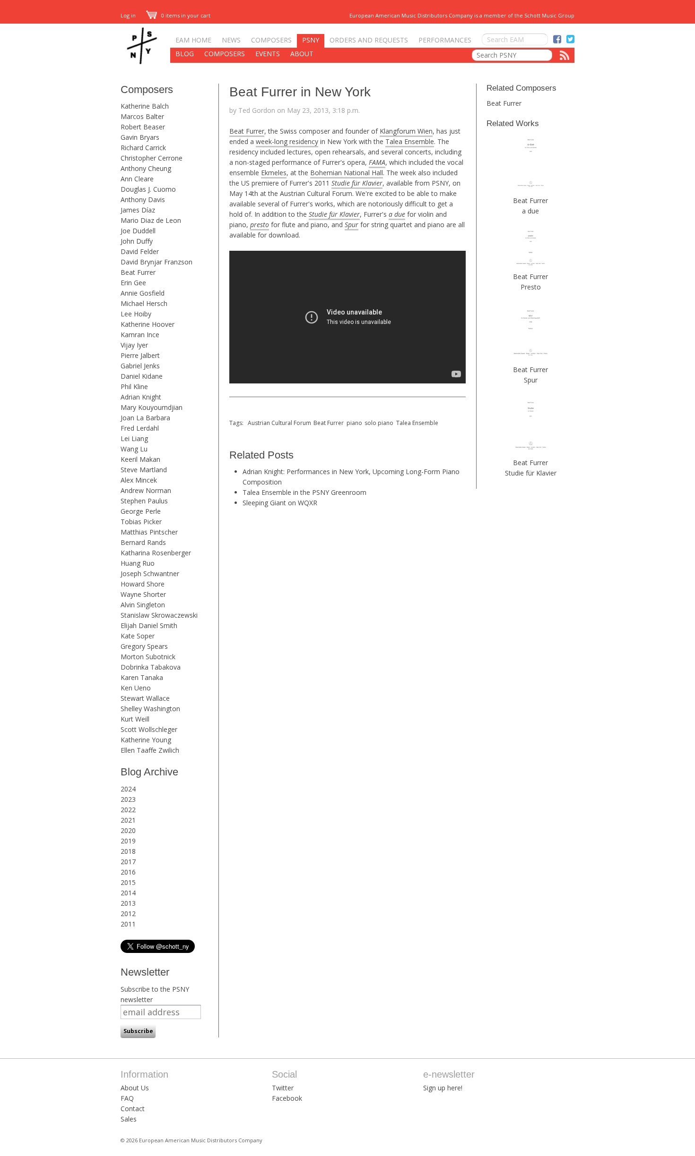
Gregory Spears (144, 646)
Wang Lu (134, 448)
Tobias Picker (141, 521)
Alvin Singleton (143, 604)
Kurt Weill (135, 718)
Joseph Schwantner (150, 573)
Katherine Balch (145, 106)
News (231, 39)
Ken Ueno (136, 687)
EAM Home (193, 39)
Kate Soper (138, 635)
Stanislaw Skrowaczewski (159, 615)
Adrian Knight (141, 396)
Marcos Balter (142, 116)
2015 (128, 882)
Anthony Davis (143, 199)
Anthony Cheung (146, 168)
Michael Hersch (144, 303)
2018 (128, 851)
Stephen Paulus (144, 500)
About (301, 53)
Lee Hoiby (136, 313)
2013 (128, 903)
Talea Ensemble (409, 141)
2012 (128, 913)
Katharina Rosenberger (156, 552)
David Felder (140, 251)
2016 (128, 871)
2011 (128, 923)
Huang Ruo (138, 563)
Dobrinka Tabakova (151, 667)
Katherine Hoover (147, 324)
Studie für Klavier (530, 472)
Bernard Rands (143, 542)
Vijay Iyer (134, 344)
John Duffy (137, 241)
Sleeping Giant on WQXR (280, 502)
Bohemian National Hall (346, 172)
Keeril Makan (140, 459)
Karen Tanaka (142, 677)
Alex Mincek (139, 480)
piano (354, 423)
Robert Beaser (143, 126)
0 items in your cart (185, 15)
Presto (531, 286)
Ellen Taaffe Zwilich (150, 750)
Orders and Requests (369, 39)
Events (267, 53)
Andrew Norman (146, 490)
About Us (135, 1087)
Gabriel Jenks (140, 365)
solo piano (379, 423)
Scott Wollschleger (149, 729)
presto (259, 224)
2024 (128, 788)
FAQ (127, 1098)
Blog (184, 53)
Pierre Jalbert (140, 355)
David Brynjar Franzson (156, 261)
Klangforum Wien (406, 131)
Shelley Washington (150, 708)
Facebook (287, 1098)
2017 (128, 861)
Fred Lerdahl (140, 428)
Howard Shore (143, 583)
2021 (128, 820)
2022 (128, 809)
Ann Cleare (137, 178)
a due (397, 214)
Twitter (283, 1087)
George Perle (141, 511)
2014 (128, 892)
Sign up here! (442, 1087)
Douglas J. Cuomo (148, 189)
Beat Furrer (138, 272)
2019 (128, 840)
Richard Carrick (143, 147)
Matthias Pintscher (149, 531)
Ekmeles (274, 172)
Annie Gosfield (143, 293)
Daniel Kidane (142, 376)
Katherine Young (146, 739)
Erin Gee (133, 282)
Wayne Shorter (143, 594)
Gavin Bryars (140, 137)
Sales (129, 1118)
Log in (128, 15)
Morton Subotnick (148, 656)
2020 (128, 830)
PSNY (310, 39)
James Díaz (138, 209)
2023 (128, 799)
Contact (133, 1108)
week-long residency (287, 141)
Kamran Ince (140, 334)
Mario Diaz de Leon (151, 220)
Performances (444, 39)
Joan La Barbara (145, 417)
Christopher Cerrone (151, 157)
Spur (351, 224)
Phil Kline (134, 386)
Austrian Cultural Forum (279, 423)
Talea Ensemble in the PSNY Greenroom (304, 492)
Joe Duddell (138, 230)
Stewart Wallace (145, 698)
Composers (271, 39)
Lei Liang (134, 438)
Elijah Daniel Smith (149, 625)
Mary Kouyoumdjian (151, 407)
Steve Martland (144, 469)
